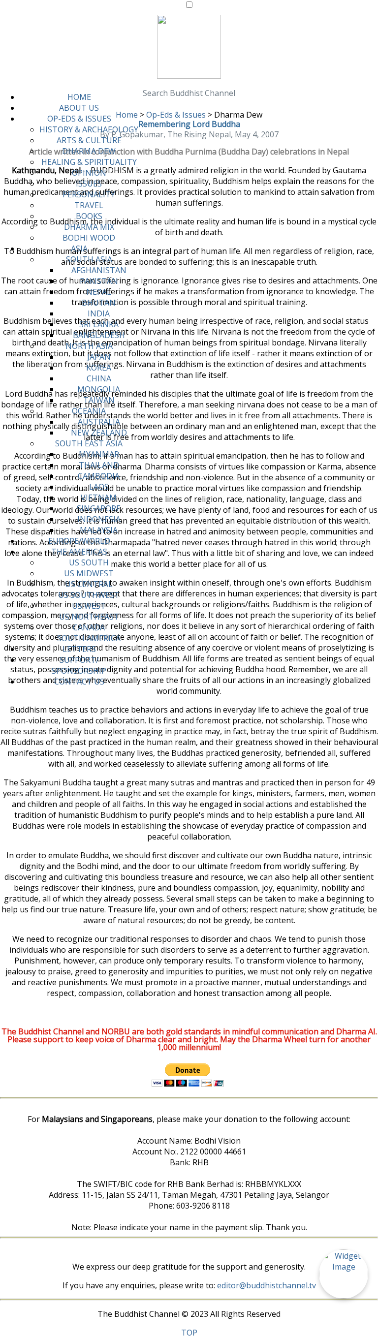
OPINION (89, 172)
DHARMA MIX (89, 226)
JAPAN (99, 356)
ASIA (79, 248)
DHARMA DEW (89, 151)
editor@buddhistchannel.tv (266, 1285)
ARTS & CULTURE (89, 140)
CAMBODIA (99, 475)
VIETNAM (99, 497)
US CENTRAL (89, 584)
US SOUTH (89, 562)
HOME (79, 97)
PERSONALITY (89, 194)
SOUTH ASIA (89, 259)
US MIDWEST (89, 573)
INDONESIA (99, 519)
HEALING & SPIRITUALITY (89, 161)
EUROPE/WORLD (79, 540)
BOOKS (89, 216)
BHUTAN (99, 302)
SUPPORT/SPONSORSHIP (79, 665)
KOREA (98, 367)
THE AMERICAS (79, 551)
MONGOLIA (98, 389)
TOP (189, 1332)
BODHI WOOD (89, 237)
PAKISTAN (99, 281)
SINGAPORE (99, 508)
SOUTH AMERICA (89, 638)
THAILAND (99, 465)
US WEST (89, 605)
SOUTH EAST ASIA (89, 443)
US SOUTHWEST (89, 595)
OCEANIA (89, 410)
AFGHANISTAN (98, 270)
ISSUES (89, 183)
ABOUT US (79, 107)
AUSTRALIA (99, 421)
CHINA (99, 378)
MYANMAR (99, 454)
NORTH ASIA (89, 346)
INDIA (99, 313)
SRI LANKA (99, 324)
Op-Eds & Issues (176, 114)
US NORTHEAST (89, 616)
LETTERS (79, 649)
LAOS (99, 486)
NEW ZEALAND (99, 432)
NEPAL (98, 291)
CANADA (89, 627)
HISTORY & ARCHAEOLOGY (88, 129)
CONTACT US (79, 681)
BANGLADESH (99, 335)
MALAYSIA (99, 530)
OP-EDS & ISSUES (79, 118)
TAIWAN (99, 400)
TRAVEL (88, 205)
